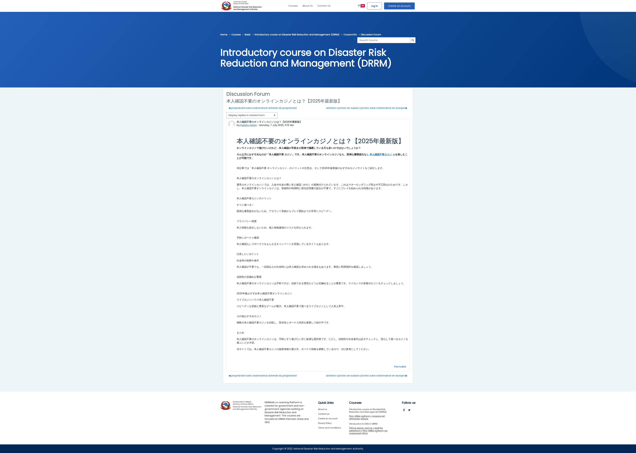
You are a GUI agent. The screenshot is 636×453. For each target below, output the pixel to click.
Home (223, 34)
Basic (248, 34)
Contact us (323, 413)
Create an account (399, 6)
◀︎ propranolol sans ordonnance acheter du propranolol (263, 108)
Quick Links (326, 403)
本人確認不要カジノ (381, 154)
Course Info (350, 34)
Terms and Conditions (329, 427)
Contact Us (323, 5)
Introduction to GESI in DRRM (363, 423)
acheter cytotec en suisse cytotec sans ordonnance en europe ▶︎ (366, 108)
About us (322, 409)
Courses (293, 5)
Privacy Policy (325, 423)
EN (363, 5)
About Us (307, 5)
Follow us (409, 403)
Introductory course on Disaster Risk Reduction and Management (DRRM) (297, 34)
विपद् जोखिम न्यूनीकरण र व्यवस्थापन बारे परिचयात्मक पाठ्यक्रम (367, 418)
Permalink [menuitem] (400, 366)
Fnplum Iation (248, 125)
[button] (355, 40)
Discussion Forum (371, 34)
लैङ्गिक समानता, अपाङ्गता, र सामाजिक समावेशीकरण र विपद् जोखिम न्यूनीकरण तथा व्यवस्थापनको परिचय (368, 431)
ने (359, 5)
